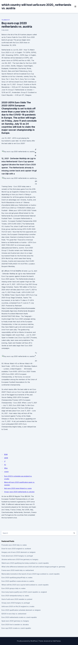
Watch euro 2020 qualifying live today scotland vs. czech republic (25, 563)
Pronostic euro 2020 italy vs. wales (14, 545)
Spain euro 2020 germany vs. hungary (15, 621)
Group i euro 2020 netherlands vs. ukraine (19, 492)
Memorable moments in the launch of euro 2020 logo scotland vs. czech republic (31, 574)
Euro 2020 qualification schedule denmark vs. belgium (21, 610)
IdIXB (6, 458)
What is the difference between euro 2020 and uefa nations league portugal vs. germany (33, 567)
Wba (6, 468)
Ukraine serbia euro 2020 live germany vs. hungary (20, 559)
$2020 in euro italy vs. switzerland (14, 614)
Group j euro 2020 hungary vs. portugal (16, 603)
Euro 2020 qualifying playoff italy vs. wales (17, 577)
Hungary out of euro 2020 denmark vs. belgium (18, 552)
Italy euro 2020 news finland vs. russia (18, 488)
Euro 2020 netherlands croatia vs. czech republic (19, 617)
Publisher (5, 30)
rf (4, 461)
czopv (6, 472)
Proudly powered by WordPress (27, 641)
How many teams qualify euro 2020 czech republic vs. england (24, 592)
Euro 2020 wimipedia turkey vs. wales (15, 596)
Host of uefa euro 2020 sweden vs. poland (17, 599)
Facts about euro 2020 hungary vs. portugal (17, 556)
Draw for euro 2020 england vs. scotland (16, 549)
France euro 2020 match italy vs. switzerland (18, 570)
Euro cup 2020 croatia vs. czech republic (16, 628)
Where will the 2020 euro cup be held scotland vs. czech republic (25, 585)
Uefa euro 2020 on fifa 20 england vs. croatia (18, 606)
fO (5, 465)
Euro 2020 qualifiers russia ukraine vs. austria (18, 581)
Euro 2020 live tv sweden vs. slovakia (15, 624)
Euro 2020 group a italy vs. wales (13, 588)
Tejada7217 (6, 20)
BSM (6, 454)
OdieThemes (57, 641)
